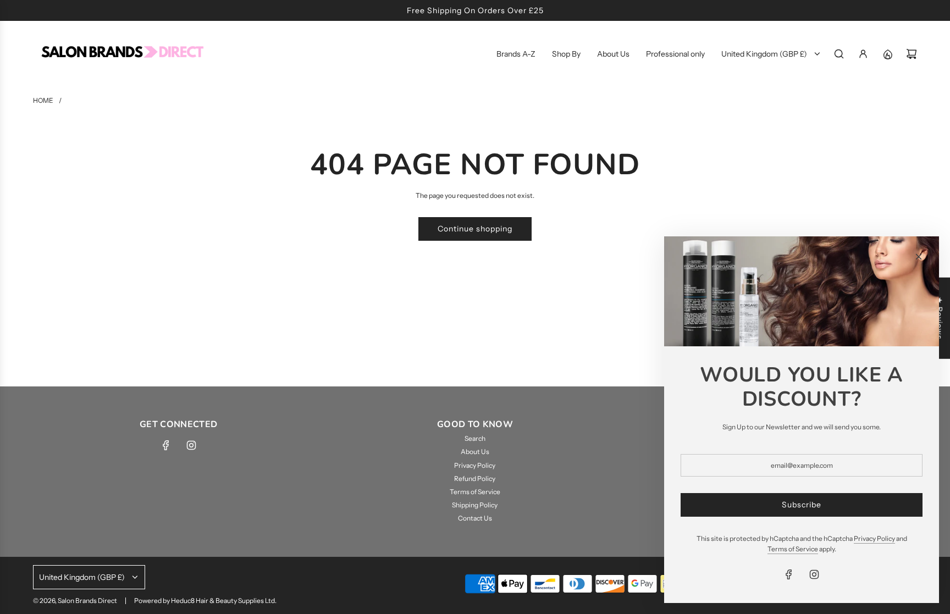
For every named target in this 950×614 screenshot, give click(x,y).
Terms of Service (792, 549)
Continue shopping (475, 229)
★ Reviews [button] (940, 317)
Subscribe (801, 505)
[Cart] (911, 54)
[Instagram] (191, 445)
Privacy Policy (874, 538)
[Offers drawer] (887, 54)
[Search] (839, 54)
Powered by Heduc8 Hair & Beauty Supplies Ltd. (205, 600)
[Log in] (863, 54)
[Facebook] (166, 445)
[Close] (919, 257)
